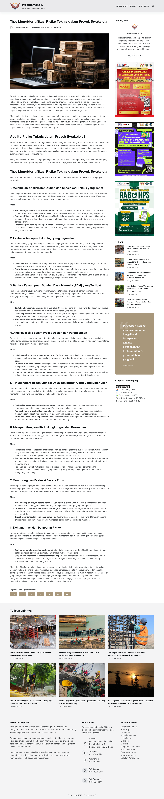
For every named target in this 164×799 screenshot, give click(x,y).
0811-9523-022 (96, 762)
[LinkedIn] (40, 594)
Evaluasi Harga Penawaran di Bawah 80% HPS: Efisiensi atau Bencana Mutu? (139, 262)
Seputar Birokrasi (128, 752)
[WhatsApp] (58, 594)
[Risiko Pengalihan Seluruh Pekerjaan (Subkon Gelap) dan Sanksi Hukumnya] (119, 302)
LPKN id (124, 744)
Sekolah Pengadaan (130, 758)
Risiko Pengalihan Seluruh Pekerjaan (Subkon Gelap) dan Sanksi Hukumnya (139, 301)
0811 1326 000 (96, 772)
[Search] (153, 6)
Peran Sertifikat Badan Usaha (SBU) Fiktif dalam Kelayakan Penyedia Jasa (138, 248)
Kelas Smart (126, 738)
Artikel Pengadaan (54, 27)
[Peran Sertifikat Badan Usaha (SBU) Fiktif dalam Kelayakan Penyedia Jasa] (119, 249)
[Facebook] (13, 594)
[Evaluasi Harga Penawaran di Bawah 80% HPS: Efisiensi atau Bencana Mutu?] (119, 262)
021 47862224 (95, 754)
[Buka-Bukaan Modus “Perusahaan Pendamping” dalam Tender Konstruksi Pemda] (119, 289)
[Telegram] (49, 594)
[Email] (67, 594)
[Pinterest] (31, 594)
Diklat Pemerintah (129, 727)
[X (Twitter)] (22, 594)
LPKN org (125, 741)
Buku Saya (125, 729)
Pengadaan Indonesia (130, 746)
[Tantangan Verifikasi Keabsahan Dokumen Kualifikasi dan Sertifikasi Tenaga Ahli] (119, 276)
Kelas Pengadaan (128, 735)
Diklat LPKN (126, 732)
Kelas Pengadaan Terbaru (126, 6)
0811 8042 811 (95, 782)
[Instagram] (140, 56)
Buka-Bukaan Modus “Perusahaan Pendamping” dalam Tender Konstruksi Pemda (140, 288)
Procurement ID (32, 4)
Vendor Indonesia (129, 755)
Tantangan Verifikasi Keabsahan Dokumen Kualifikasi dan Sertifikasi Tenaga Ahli (139, 275)
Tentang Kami (143, 6)
